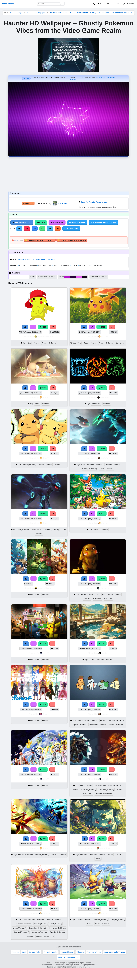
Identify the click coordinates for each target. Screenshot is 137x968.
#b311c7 (67, 277)
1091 (102, 904)
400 (102, 839)
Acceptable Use (67, 952)
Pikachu (36, 343)
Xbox (49, 265)
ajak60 (46, 653)
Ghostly (46, 714)
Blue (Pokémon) (86, 785)
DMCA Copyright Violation (114, 952)
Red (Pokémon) (100, 785)
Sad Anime (108, 599)
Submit (102, 3)
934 (44, 839)
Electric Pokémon (87, 594)
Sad (103, 594)
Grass (86, 343)
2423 (102, 327)
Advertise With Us (94, 952)
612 (44, 644)
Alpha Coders (8, 4)
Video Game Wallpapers (36, 13)
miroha (104, 714)
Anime (44, 343)
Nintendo (32, 265)
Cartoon (118, 854)
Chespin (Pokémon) (118, 920)
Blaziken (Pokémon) (25, 854)
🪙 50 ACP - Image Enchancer (71, 240)
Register (130, 3)
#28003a (73, 277)
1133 (102, 449)
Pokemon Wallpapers (58, 13)
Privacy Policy (34, 952)
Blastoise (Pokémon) (88, 790)
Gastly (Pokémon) (98, 265)
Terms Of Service (50, 952)
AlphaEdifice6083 (46, 336)
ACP (16, 240)
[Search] (63, 3)
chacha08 (104, 588)
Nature (110, 854)
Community (114, 3)
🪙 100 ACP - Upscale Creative (40, 240)
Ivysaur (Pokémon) (19, 928)
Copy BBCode (71, 229)
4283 (44, 327)
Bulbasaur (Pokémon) (116, 720)
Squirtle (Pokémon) (79, 725)
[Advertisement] (68, 174)
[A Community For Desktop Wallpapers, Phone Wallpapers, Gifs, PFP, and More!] (5, 13)
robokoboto (105, 848)
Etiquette (80, 952)
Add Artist (28, 203)
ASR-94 (104, 458)
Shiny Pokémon (23, 530)
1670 (44, 449)
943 (102, 514)
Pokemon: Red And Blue (104, 794)
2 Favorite (57, 223)
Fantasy (98, 859)
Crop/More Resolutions (103, 223)
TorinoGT (62, 203)
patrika (104, 653)
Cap (29, 343)
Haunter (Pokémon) (26, 259)
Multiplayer (64, 265)
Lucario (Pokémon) (42, 854)
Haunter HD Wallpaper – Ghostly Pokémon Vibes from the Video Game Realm (101, 13)
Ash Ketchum (84, 265)
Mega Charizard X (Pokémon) (91, 464)
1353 (44, 388)
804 (44, 579)
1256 (102, 388)
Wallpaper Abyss (16, 13)
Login (123, 3)
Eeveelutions (36, 530)
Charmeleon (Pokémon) (37, 928)
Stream (55, 265)
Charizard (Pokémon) (112, 464)
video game (40, 259)
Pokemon (51, 259)
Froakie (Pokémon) (83, 920)
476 (44, 704)
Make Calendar (77, 223)
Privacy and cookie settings (68, 957)
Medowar (104, 397)
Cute (79, 343)
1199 (102, 579)
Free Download (22, 223)
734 (44, 904)
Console (74, 265)
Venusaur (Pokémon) (23, 924)
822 (44, 770)
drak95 (104, 336)
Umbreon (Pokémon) (51, 530)
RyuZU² (46, 913)
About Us (15, 952)
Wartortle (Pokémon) (54, 920)
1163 (44, 514)
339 (102, 644)
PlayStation (23, 265)
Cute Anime (120, 343)
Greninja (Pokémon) (89, 469)
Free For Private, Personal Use (94, 202)
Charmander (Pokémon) (97, 725)
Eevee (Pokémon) (114, 785)
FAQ (24, 952)
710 (102, 704)
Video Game (96, 404)
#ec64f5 (79, 277)
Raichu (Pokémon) (29, 464)
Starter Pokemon (83, 720)
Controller (42, 265)
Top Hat (94, 720)
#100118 (84, 277)
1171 (102, 770)
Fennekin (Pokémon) (100, 920)
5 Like (42, 223)
